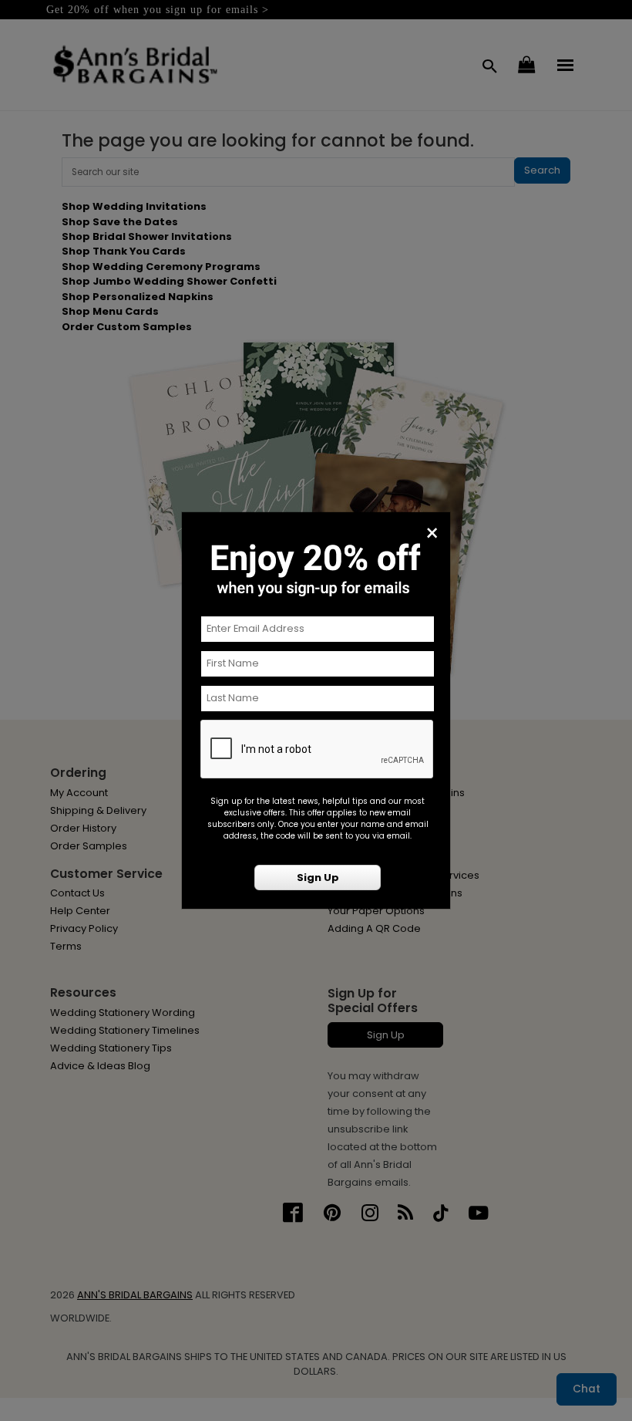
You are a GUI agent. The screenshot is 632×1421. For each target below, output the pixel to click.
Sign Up (318, 877)
